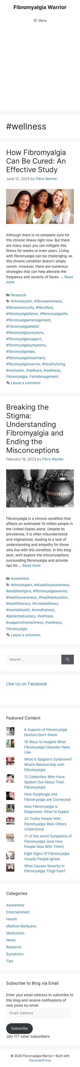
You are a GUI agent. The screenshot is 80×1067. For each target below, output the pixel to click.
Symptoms (15, 954)
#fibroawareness (48, 301)
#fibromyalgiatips (20, 351)
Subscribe (19, 1028)
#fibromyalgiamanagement (28, 320)
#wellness (52, 370)
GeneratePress (40, 1060)
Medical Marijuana (21, 926)
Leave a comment (25, 383)
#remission (15, 370)
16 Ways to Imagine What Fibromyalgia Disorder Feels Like (47, 747)
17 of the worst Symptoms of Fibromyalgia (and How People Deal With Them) (48, 841)
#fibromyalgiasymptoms (26, 345)
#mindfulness (43, 610)
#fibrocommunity (20, 307)
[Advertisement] (40, 69)
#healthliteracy (18, 603)
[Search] (67, 660)
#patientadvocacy (20, 616)
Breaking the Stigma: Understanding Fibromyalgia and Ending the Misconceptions (35, 428)
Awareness (20, 578)
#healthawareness (21, 597)
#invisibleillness (45, 603)
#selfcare (34, 370)
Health (11, 919)
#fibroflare (44, 307)
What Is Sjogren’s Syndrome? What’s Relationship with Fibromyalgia (48, 764)
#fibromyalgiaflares (22, 314)
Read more (32, 565)
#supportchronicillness (24, 622)
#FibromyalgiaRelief (22, 326)
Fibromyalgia (16, 376)
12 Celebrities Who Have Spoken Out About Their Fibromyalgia (44, 782)
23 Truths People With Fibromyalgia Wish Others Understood (45, 824)
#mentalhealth (18, 610)
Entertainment (18, 912)
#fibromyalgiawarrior (23, 364)
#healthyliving (53, 364)
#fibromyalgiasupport (23, 339)
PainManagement (43, 376)
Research (18, 295)
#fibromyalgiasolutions (24, 333)
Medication (15, 933)
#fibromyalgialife (53, 314)
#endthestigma (18, 591)
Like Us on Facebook (26, 683)
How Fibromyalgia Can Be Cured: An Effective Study (36, 161)
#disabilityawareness (51, 585)
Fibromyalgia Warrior (40, 7)
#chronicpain (21, 301)
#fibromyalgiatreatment (25, 358)
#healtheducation (53, 597)
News (11, 940)
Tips (9, 961)
